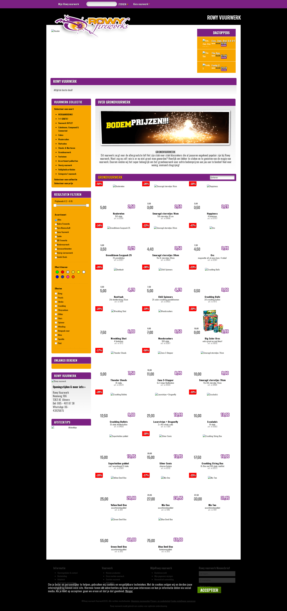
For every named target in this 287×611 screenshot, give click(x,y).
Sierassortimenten (64, 248)
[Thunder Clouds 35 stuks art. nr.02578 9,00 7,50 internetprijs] (118, 351)
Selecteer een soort (64, 108)
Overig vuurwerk (65, 165)
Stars (60, 318)
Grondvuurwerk (64, 152)
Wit (83, 272)
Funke (59, 236)
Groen (57, 272)
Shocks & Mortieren (66, 147)
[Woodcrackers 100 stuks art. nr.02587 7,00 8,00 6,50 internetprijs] (165, 309)
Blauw (57, 276)
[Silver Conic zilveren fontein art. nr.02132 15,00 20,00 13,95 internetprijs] (165, 434)
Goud (73, 272)
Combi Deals (62, 256)
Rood (62, 272)
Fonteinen (62, 156)
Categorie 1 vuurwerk (67, 173)
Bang (60, 293)
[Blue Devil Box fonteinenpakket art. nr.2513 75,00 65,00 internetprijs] (165, 517)
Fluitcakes (62, 143)
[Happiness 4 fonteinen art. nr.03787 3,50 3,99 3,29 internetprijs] (212, 184)
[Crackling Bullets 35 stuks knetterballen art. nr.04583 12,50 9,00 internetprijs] (119, 392)
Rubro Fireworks (63, 223)
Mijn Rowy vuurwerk (68, 4)
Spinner (61, 322)
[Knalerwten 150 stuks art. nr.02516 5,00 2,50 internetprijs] (118, 184)
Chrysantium (63, 310)
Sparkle (61, 339)
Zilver (67, 272)
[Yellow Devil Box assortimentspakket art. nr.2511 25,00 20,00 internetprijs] (118, 475)
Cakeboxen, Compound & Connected (68, 129)
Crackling (62, 305)
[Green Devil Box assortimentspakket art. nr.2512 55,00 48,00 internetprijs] (118, 517)
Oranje (73, 276)
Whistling (61, 326)
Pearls (60, 297)
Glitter (60, 314)
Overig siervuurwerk (65, 252)
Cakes (60, 135)
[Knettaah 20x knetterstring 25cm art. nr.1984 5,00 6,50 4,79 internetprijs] (119, 267)
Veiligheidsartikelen (66, 169)
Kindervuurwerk (63, 244)
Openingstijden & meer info (69, 387)
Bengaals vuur (64, 330)
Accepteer (209, 590)
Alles (59, 219)
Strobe (60, 301)
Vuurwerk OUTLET (65, 123)
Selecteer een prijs (63, 183)
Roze (67, 276)
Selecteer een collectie (65, 179)
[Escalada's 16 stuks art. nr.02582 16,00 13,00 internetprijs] (212, 392)
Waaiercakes (63, 139)
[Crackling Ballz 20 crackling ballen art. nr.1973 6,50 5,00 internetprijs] (212, 267)
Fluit (59, 343)
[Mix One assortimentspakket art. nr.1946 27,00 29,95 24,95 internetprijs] (165, 475)
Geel (78, 272)
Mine (60, 334)
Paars (62, 276)
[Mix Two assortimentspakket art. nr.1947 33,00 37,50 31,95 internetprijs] (212, 475)
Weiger (129, 591)
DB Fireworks (62, 240)
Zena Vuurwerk (63, 232)
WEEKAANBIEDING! (65, 114)
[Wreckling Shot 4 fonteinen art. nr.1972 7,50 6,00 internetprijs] (118, 309)
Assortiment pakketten (68, 160)
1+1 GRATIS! (63, 118)
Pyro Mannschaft (63, 227)
